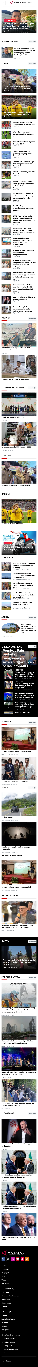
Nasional (5, 1323)
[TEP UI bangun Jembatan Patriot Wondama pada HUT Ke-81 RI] (6, 586)
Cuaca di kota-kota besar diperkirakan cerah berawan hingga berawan (17, 1042)
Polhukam (5, 1292)
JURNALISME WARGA (11, 977)
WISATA (5, 787)
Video (4, 1280)
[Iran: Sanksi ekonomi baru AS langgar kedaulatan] (6, 300)
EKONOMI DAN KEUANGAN (13, 387)
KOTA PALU (6, 456)
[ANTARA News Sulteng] (21, 2)
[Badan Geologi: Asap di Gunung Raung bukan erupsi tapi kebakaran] (6, 576)
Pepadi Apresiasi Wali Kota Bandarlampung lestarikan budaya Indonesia (16, 847)
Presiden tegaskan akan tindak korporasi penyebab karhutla (23, 208)
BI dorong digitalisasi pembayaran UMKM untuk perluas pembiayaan (18, 416)
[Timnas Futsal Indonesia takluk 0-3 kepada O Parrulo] (6, 125)
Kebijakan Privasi (8, 1338)
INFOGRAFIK (7, 543)
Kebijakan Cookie (8, 1342)
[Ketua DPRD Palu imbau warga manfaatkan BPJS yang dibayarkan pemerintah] (6, 231)
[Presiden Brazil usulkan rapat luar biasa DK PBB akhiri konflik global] (19, 1193)
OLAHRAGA (6, 722)
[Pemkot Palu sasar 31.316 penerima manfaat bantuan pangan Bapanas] (19, 81)
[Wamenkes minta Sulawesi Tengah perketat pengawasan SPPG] (6, 253)
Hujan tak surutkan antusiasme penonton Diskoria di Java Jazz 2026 (19, 1073)
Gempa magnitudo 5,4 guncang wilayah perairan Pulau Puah (23, 154)
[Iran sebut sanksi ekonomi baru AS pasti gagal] (19, 1224)
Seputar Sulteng (8, 1289)
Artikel (4, 1307)
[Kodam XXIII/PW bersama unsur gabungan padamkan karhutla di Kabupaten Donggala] (6, 184)
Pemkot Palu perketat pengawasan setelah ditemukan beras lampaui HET (18, 658)
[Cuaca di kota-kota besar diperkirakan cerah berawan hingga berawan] (19, 1028)
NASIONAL (6, 494)
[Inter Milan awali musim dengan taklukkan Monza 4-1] (6, 135)
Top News (5, 1269)
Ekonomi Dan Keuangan (11, 1296)
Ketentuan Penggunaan (11, 1335)
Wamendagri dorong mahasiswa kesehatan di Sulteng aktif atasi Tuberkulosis (24, 51)
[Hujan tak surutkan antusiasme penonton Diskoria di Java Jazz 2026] (19, 1059)
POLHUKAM (6, 318)
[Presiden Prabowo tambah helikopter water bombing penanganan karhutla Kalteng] (6, 197)
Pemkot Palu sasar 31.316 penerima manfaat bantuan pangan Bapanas (16, 484)
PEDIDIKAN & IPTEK (10, 896)
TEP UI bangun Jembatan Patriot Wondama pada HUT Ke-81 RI (23, 585)
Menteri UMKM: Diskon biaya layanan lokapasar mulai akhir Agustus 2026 (17, 446)
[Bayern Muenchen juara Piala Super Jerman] (6, 175)
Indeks (31, 42)
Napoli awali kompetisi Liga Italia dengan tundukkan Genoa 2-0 (23, 164)
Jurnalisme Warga (8, 1319)
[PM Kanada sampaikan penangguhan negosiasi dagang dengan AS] (19, 1162)
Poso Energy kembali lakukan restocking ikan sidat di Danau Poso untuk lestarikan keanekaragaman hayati (19, 1010)
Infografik (5, 1330)
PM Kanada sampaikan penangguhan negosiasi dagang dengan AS (17, 1176)
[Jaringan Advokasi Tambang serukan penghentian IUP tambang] (6, 566)
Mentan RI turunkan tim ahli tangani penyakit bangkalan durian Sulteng (24, 595)
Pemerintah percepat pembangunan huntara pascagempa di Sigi (25, 705)
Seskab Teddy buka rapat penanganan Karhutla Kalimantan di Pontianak (23, 309)
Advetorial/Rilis (7, 1312)
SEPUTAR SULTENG (10, 41)
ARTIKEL (5, 617)
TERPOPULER (7, 557)
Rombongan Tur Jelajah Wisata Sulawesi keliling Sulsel (18, 816)
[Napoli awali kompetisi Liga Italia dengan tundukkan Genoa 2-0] (6, 165)
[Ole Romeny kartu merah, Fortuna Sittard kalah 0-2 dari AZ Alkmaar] (19, 107)
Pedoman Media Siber (10, 1349)
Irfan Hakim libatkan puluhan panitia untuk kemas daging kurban (19, 1104)
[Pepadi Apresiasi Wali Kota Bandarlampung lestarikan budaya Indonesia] (19, 834)
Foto (3, 1276)
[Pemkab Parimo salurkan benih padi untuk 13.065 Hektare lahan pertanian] (6, 606)
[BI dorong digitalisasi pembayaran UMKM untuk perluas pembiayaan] (19, 404)
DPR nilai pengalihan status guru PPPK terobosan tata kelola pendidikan (17, 926)
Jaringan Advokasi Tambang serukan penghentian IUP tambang (24, 566)
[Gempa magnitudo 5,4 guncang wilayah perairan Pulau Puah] (6, 155)
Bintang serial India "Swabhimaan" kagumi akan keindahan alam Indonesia (19, 780)
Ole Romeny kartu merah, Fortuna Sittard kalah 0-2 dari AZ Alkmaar (17, 113)
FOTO (5, 941)
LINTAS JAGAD (8, 1113)
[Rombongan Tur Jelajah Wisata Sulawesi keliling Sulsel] (19, 804)
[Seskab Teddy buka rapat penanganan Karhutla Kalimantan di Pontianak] (6, 310)
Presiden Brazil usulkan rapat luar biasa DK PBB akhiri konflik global (19, 1207)
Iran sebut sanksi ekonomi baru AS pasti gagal (18, 1238)
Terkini (4, 1266)
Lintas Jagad (6, 1303)
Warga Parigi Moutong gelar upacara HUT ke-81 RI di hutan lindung (24, 674)
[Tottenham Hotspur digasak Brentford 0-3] (6, 145)
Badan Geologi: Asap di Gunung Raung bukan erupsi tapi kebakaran (24, 575)
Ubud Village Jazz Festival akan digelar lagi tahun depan (28, 627)
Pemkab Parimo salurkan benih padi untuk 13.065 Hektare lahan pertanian (22, 605)
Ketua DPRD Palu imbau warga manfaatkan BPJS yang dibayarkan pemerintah (18, 26)
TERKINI (5, 63)
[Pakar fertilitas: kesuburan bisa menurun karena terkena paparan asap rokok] (19, 738)
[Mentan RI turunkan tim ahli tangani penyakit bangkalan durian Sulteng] (6, 596)
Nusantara (5, 1283)
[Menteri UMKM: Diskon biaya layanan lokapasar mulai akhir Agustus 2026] (19, 434)
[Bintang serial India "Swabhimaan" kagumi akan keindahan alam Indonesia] (19, 768)
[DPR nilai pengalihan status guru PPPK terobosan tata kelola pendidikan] (19, 912)
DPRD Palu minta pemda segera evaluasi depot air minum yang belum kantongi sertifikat (24, 219)
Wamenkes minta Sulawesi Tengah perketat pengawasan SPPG (23, 253)
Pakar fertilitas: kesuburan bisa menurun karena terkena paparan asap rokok (18, 750)
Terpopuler (6, 1273)
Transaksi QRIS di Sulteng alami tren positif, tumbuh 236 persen (24, 685)
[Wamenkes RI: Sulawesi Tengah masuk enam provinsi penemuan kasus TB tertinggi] (6, 263)
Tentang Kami (7, 1346)
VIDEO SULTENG (12, 646)
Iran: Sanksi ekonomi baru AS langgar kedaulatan (17, 1145)
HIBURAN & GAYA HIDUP (12, 855)
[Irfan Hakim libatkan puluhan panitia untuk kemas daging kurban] (19, 1090)
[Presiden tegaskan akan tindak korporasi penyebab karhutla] (6, 209)
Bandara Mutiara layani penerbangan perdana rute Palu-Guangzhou (24, 695)
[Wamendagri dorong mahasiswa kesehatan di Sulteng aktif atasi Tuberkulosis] (6, 241)
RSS (3, 1353)
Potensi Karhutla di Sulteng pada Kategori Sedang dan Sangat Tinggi (19, 962)
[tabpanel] (19, 22)
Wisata (4, 1326)
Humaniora (6, 1299)
